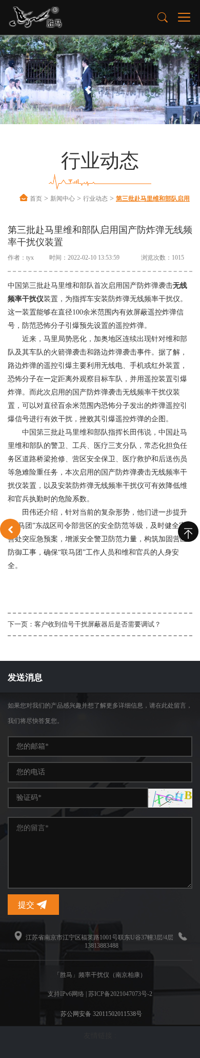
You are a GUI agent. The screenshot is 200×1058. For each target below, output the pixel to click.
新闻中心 (62, 198)
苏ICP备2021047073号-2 (120, 993)
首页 (36, 198)
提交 (27, 904)
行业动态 (95, 198)
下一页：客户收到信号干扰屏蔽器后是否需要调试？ (84, 624)
